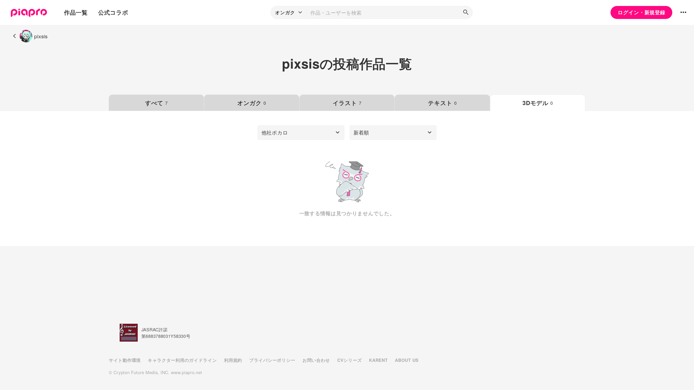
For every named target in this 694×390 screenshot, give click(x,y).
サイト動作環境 (125, 360)
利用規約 (233, 360)
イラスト (347, 103)
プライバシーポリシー (272, 360)
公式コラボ (113, 12)
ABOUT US (407, 360)
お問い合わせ (316, 360)
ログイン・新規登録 (641, 12)
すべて (156, 103)
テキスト (442, 103)
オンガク (251, 103)
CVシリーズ (349, 360)
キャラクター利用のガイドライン (182, 360)
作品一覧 (76, 12)
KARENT (378, 360)
